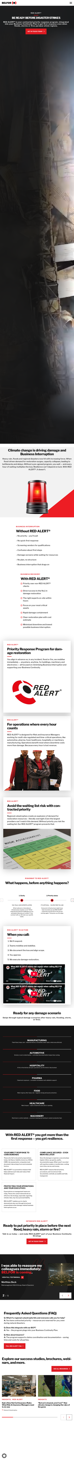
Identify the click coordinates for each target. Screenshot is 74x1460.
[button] (1, 900)
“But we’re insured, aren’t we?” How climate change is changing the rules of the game (54, 1405)
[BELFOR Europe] (37, 3)
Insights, (6, 1399)
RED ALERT (17, 1399)
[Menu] (71, 3)
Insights (42, 1399)
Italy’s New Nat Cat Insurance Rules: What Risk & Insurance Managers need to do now (18, 1405)
